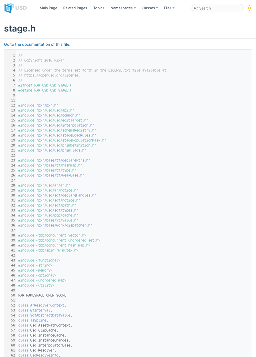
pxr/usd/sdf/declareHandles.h (66, 195)
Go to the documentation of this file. (37, 44)
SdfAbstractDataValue (50, 315)
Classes (148, 8)
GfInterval (40, 310)
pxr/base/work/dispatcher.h (64, 225)
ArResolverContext (47, 305)
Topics (98, 8)
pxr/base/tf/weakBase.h (60, 175)
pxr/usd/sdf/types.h (57, 210)
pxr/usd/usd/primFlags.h (61, 150)
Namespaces (121, 8)
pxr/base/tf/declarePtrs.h (63, 160)
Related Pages (75, 8)
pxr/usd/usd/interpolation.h (65, 125)
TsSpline (38, 320)
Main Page (48, 8)
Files (168, 8)
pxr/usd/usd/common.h (58, 115)
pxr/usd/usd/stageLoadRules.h (66, 135)
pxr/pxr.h (47, 105)
